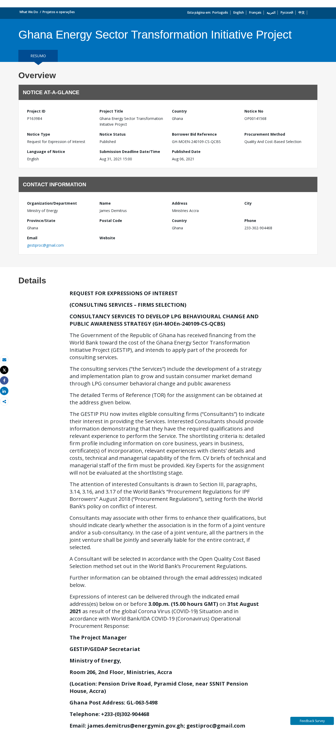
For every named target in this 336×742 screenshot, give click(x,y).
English (238, 12)
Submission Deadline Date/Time (129, 151)
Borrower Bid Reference (194, 134)
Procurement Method (264, 134)
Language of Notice (46, 151)
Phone (250, 220)
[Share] (4, 381)
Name (105, 203)
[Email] (4, 360)
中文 (301, 12)
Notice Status (112, 134)
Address (179, 203)
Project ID (36, 111)
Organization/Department (52, 203)
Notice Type (38, 134)
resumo (38, 55)
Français (255, 12)
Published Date (186, 151)
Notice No (253, 111)
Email (32, 237)
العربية (271, 12)
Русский (287, 12)
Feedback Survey (312, 721)
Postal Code (110, 220)
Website (107, 237)
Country (179, 111)
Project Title (111, 111)
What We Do (28, 12)
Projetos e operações (59, 12)
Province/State (41, 220)
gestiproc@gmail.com (45, 245)
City (248, 203)
